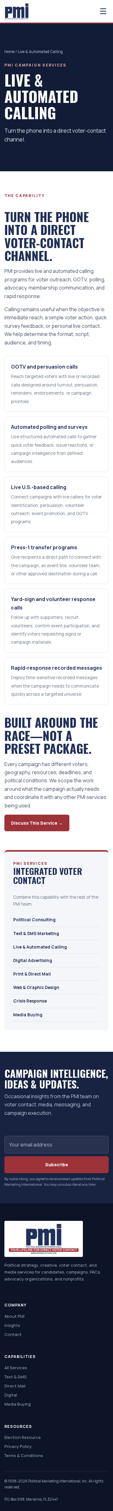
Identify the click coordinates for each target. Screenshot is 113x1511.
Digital (10, 1395)
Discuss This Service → (37, 823)
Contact (13, 1334)
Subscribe (56, 1165)
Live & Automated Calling (40, 947)
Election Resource (22, 1437)
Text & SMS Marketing (36, 933)
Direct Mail (14, 1386)
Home (9, 51)
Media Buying (27, 1015)
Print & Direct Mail (32, 974)
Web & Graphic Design (36, 987)
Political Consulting (34, 920)
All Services (15, 1367)
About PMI (14, 1316)
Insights (12, 1325)
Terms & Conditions (23, 1455)
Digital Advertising (32, 960)
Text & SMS (15, 1377)
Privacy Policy (18, 1446)
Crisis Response (30, 1001)
